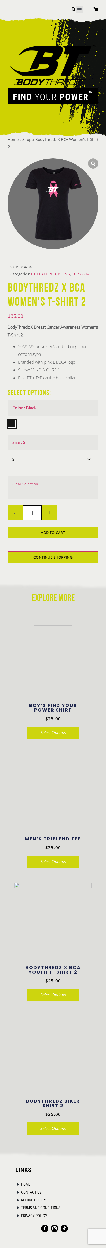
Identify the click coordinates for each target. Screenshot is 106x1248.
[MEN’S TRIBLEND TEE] (53, 792)
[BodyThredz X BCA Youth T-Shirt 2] (53, 921)
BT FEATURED (43, 274)
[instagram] (54, 1228)
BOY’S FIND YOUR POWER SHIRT (53, 707)
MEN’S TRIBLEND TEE (53, 839)
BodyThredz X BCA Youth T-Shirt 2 (53, 969)
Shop (26, 139)
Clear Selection (25, 484)
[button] (93, 163)
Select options (53, 732)
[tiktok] (64, 1228)
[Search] (74, 10)
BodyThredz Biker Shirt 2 (53, 1103)
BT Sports (81, 274)
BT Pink (64, 274)
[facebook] (44, 1228)
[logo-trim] (53, 45)
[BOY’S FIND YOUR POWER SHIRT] (53, 659)
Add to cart (53, 532)
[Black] (12, 424)
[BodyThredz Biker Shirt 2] (53, 1055)
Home (13, 139)
